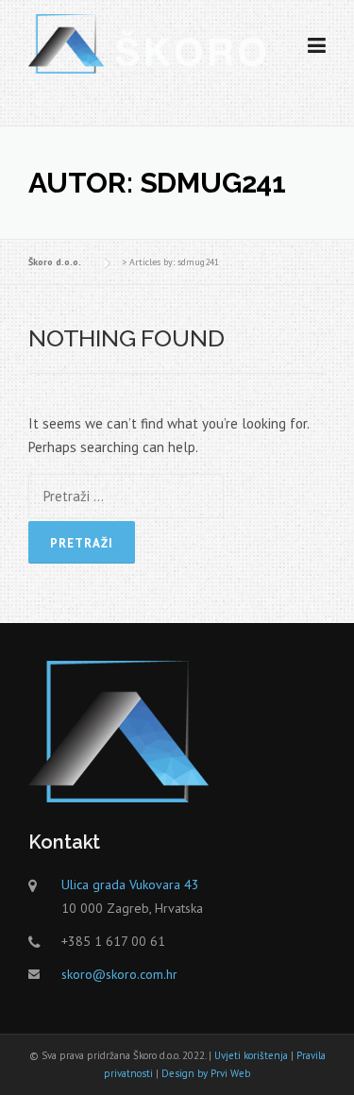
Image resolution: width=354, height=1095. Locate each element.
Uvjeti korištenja (251, 1055)
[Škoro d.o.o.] (147, 42)
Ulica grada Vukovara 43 (130, 884)
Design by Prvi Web (205, 1073)
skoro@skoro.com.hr (119, 974)
